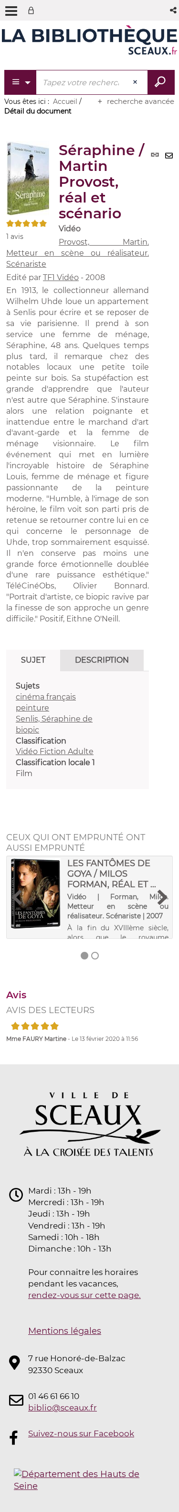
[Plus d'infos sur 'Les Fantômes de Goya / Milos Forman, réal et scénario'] (36, 893)
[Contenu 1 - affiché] (84, 955)
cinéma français (46, 696)
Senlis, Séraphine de (54, 718)
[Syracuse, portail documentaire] (89, 42)
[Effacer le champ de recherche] (136, 82)
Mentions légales (64, 1331)
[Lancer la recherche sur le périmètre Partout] (161, 82)
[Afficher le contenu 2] (95, 955)
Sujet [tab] (33, 660)
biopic (27, 729)
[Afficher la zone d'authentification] (33, 10)
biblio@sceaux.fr (62, 1407)
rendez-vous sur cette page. (84, 1295)
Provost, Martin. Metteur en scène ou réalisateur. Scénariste (77, 253)
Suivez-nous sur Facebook (81, 1433)
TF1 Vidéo (61, 277)
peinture (32, 707)
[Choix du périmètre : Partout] (21, 82)
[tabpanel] (77, 730)
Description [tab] (102, 660)
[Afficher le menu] (11, 11)
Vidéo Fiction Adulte (55, 751)
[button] (174, 10)
